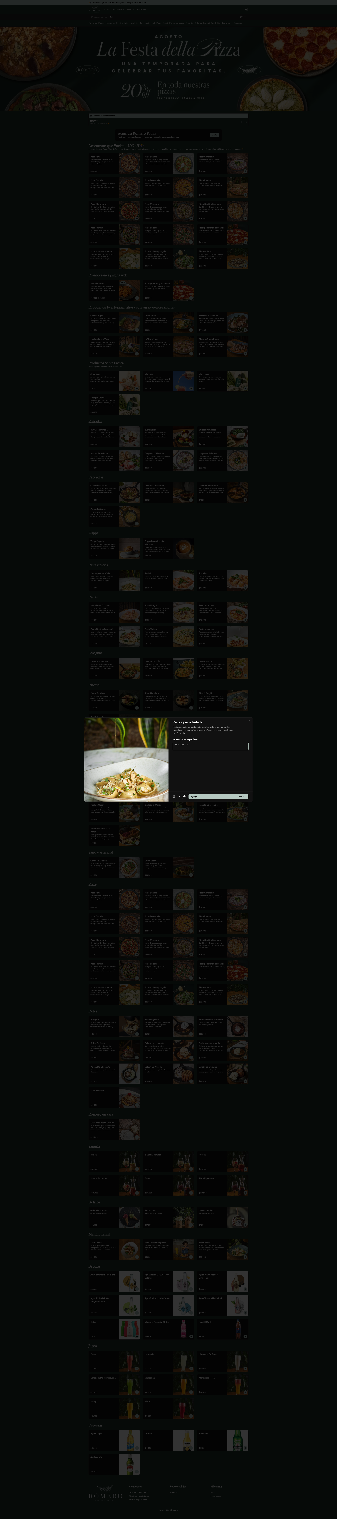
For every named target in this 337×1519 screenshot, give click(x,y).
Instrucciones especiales (185, 739)
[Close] (249, 721)
